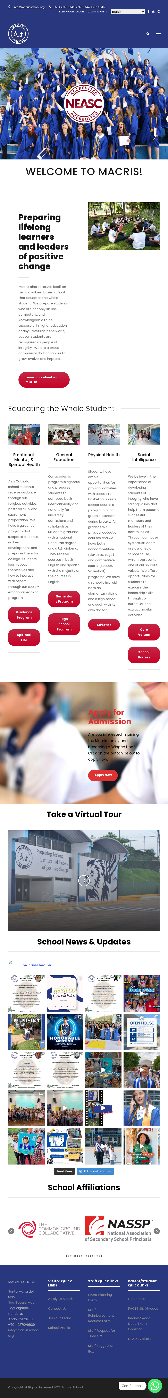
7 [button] (89, 1256)
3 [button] (75, 1256)
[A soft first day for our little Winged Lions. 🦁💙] (142, 993)
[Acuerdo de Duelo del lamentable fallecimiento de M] (26, 993)
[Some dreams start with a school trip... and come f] (142, 1070)
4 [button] (78, 1256)
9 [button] (97, 1256)
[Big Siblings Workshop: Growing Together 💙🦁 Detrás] (65, 1108)
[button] (11, 1231)
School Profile (59, 1327)
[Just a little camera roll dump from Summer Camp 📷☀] (103, 1070)
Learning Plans (97, 11)
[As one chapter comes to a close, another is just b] (103, 1146)
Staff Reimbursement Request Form (101, 1315)
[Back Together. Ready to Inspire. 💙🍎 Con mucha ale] (103, 1032)
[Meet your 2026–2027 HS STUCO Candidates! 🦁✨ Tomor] (65, 993)
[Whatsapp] (155, 1386)
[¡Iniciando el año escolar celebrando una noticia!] (65, 1032)
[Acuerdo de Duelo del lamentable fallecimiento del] (103, 993)
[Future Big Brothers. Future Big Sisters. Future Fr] (26, 1108)
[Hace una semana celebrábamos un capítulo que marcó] (142, 1108)
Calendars (136, 1298)
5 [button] (82, 1256)
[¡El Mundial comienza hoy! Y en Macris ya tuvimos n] (26, 1146)
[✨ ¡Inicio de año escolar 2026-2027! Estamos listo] (142, 1032)
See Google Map (21, 1302)
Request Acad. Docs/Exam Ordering (139, 1324)
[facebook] (148, 11)
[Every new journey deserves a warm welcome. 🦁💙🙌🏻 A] (26, 1032)
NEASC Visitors (139, 1338)
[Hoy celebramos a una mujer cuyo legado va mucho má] (103, 1108)
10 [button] (100, 1256)
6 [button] (86, 1256)
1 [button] (67, 1256)
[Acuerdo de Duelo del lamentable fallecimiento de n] (65, 1070)
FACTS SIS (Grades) (144, 1308)
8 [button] (93, 1256)
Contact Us (57, 1308)
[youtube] (153, 11)
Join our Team (59, 1318)
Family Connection (71, 11)
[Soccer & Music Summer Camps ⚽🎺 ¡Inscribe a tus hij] (65, 1146)
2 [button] (71, 1256)
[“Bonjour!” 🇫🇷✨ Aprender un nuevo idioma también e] (142, 1146)
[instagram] (159, 11)
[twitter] (143, 1388)
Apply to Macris (60, 1298)
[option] (49, 1229)
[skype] (135, 1388)
